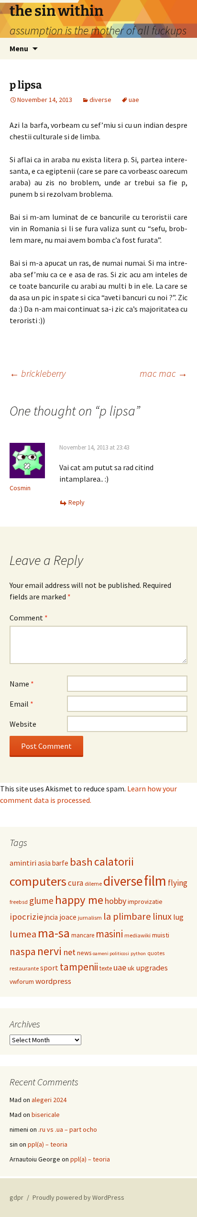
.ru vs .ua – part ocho (67, 1129)
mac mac (163, 373)
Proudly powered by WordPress (78, 1197)
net (69, 952)
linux (162, 916)
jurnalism (90, 917)
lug (178, 917)
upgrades (152, 968)
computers (38, 881)
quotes (155, 953)
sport (49, 967)
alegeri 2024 (49, 1099)
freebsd (19, 902)
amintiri (23, 863)
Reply (76, 502)
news (84, 952)
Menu (19, 48)
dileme (93, 883)
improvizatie (145, 901)
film (155, 881)
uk (131, 968)
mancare (82, 935)
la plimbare (127, 916)
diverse (100, 99)
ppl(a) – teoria (47, 1144)
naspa (23, 951)
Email (21, 704)
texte (105, 968)
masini (109, 933)
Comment (29, 617)
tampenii (79, 966)
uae (134, 99)
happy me (79, 899)
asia (44, 863)
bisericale (46, 1114)
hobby (115, 900)
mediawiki (137, 935)
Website (23, 724)
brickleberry (38, 373)
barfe (60, 863)
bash (81, 861)
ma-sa (54, 933)
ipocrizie (26, 916)
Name (22, 683)
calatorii (114, 861)
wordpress (53, 981)
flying (177, 883)
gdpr (16, 1197)
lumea (23, 934)
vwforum (22, 981)
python (138, 953)
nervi (49, 951)
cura (75, 883)
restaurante (24, 968)
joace (68, 917)
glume (41, 900)
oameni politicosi (111, 953)
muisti (160, 935)
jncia (51, 917)
